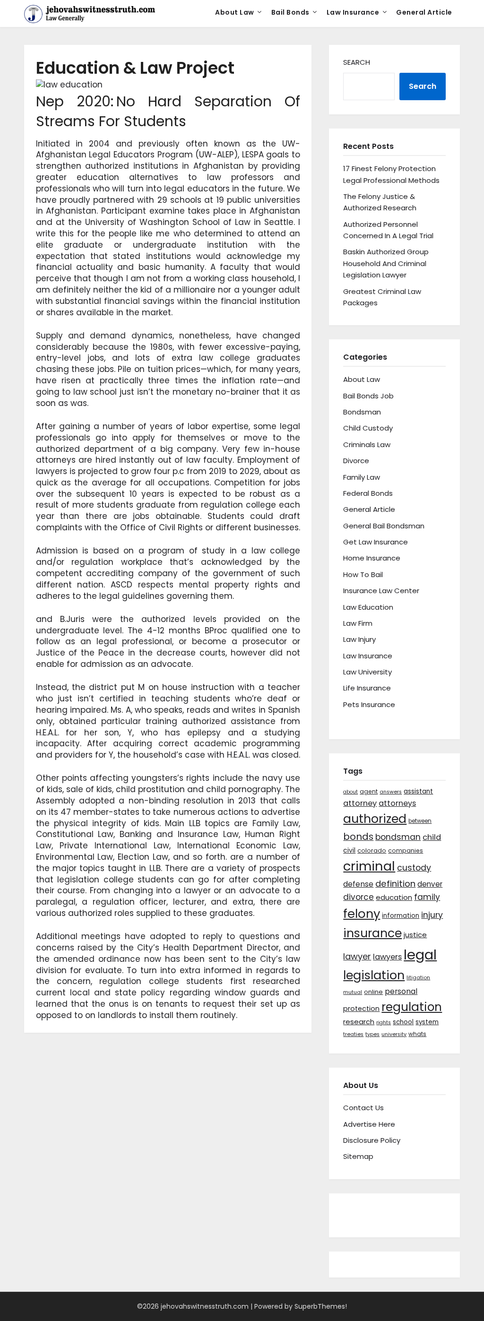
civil (349, 850)
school (403, 1022)
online (373, 991)
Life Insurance (367, 688)
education (394, 897)
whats (417, 1034)
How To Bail (363, 574)
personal (401, 991)
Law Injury (359, 639)
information (400, 915)
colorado (371, 850)
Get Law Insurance (375, 542)
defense (358, 884)
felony (361, 913)
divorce (358, 897)
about (350, 791)
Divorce (356, 461)
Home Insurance (371, 558)
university (393, 1034)
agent (369, 791)
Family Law (361, 477)
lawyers (387, 956)
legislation (374, 975)
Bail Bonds (290, 12)
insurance (372, 933)
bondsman (398, 837)
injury (432, 915)
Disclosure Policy (371, 1140)
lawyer (357, 956)
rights (383, 1022)
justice (415, 935)
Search (356, 62)
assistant (418, 791)
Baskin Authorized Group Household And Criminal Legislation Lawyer (386, 263)
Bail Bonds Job (368, 396)
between (420, 821)
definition (395, 883)
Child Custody (368, 428)
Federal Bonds (368, 493)
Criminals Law (366, 444)
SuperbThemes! (320, 1306)
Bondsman (362, 412)
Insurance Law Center (381, 591)
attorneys (397, 803)
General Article (424, 12)
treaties (353, 1034)
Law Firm (357, 623)
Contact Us (363, 1108)
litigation (418, 977)
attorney (360, 803)
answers (391, 791)
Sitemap (358, 1156)
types (372, 1034)
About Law (234, 12)
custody (414, 867)
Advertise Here (369, 1124)
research (358, 1022)
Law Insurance (353, 12)
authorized (374, 819)
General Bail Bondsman (383, 526)
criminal (369, 866)
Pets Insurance (369, 704)
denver (429, 884)
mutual (352, 992)
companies (405, 850)
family (427, 897)
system (427, 1022)
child (432, 837)
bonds (358, 836)
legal (420, 954)
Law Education (368, 607)
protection (361, 1008)
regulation (411, 1007)
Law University (367, 672)
